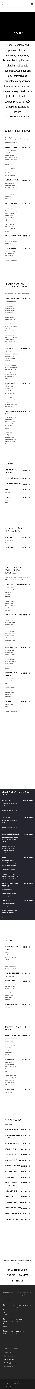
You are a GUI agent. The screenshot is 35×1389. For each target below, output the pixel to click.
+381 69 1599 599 (9, 1359)
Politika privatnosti (10, 1382)
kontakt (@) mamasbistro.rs (12, 1363)
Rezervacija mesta (9, 1356)
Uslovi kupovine (21, 1382)
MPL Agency (10, 1386)
